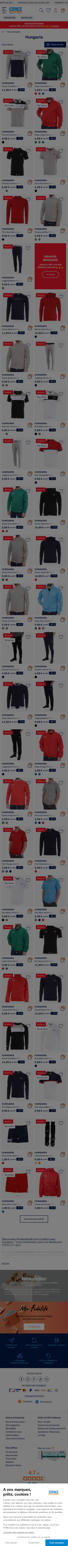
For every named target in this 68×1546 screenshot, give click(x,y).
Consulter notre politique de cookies (18, 1532)
